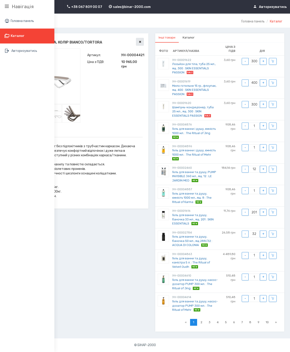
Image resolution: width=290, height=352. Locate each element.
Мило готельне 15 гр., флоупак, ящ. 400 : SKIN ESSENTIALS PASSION (194, 90)
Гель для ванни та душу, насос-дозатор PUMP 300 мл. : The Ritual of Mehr (195, 305)
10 (267, 322)
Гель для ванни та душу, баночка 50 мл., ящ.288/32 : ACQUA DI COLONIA (192, 241)
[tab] (167, 38)
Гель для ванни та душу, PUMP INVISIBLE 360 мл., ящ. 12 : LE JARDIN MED (194, 176)
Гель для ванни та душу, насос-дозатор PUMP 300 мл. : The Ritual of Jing (195, 284)
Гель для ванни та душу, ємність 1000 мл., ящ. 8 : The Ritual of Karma (192, 198)
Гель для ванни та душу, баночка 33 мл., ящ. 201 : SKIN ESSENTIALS (193, 219)
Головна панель (253, 21)
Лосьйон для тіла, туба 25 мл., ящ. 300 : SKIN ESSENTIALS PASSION (194, 68)
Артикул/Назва (186, 51)
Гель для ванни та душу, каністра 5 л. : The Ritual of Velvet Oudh (191, 262)
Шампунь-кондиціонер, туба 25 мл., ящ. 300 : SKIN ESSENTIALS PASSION (193, 111)
